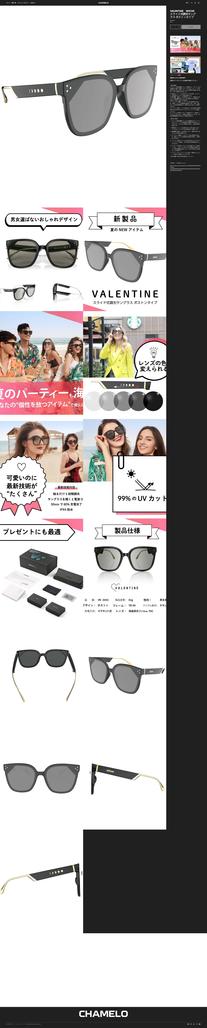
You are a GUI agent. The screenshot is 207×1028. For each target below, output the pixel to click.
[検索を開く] (192, 3)
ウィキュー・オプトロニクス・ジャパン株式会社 (20, 1024)
